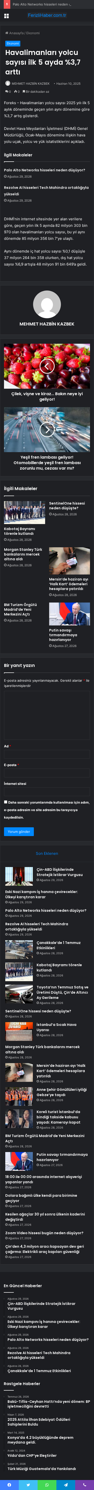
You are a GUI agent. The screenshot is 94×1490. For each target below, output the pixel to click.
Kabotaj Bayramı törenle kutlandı (19, 531)
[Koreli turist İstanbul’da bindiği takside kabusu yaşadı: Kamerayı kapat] (19, 1118)
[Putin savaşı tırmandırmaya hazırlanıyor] (69, 613)
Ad (7, 746)
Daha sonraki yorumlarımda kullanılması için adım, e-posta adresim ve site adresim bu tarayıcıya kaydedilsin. (47, 809)
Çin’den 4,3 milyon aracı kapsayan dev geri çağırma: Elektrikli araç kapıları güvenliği (44, 1249)
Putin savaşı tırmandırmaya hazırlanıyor (63, 635)
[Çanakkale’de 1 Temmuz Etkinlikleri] (19, 949)
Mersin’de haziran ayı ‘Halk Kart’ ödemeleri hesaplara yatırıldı (68, 584)
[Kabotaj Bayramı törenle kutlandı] (24, 512)
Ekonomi (33, 33)
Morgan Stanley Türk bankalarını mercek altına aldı (23, 554)
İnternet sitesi (15, 784)
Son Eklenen (47, 853)
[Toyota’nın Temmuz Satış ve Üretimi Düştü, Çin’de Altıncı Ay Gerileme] (19, 994)
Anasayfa (16, 33)
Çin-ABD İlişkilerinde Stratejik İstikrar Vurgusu (60, 872)
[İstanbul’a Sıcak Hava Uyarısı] (19, 1031)
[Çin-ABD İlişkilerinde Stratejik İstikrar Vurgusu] (19, 876)
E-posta (11, 765)
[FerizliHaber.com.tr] (47, 15)
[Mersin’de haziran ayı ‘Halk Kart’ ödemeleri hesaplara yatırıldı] (69, 561)
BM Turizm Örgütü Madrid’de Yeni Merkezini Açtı (20, 609)
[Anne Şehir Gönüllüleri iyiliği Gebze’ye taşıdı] (19, 1096)
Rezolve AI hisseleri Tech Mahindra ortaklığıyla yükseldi (36, 926)
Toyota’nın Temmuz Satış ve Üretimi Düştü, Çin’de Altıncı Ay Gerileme (62, 992)
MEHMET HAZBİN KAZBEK (31, 83)
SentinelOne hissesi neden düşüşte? (67, 506)
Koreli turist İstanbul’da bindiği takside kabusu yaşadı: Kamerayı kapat (58, 1117)
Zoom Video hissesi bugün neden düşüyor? (44, 1232)
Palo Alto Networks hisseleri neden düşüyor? (48, 4)
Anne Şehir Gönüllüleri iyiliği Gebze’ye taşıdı (62, 1092)
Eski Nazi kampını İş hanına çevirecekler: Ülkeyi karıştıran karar (41, 894)
